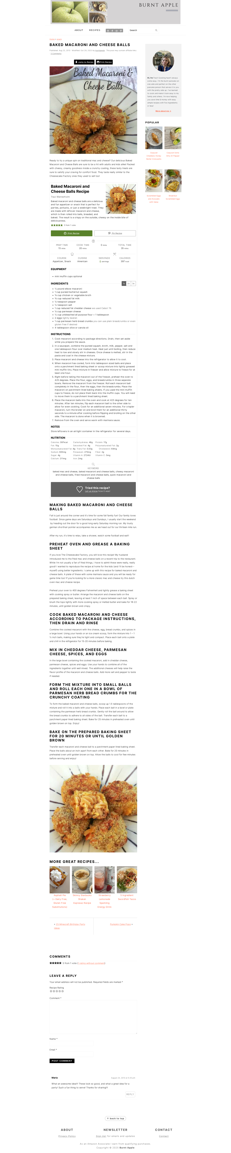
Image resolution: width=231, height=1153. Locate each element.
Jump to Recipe (85, 62)
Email (53, 1049)
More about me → (163, 111)
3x (133, 283)
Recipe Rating (57, 987)
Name (54, 1039)
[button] (52, 225)
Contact (164, 1136)
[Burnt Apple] (115, 23)
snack (59, 39)
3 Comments (56, 54)
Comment (55, 998)
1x (124, 283)
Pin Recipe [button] (116, 233)
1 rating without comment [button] (91, 963)
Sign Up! (101, 1136)
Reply (130, 1094)
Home (52, 39)
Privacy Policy (67, 1136)
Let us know (91, 491)
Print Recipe (105, 62)
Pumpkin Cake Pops (120, 924)
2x (128, 283)
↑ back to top (115, 1118)
